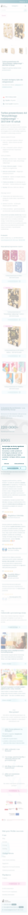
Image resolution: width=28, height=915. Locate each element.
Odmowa (6, 463)
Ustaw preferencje (19, 463)
